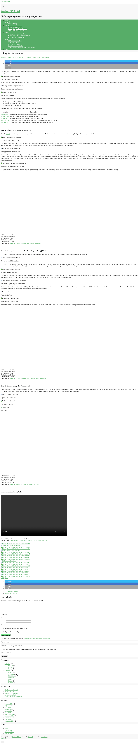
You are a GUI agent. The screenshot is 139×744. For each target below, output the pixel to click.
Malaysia (11, 677)
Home (6, 20)
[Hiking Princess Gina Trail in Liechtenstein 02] (15, 547)
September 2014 (9, 716)
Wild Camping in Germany (16, 30)
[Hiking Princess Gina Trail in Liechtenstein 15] (15, 573)
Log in (7, 728)
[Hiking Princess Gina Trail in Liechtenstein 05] (15, 554)
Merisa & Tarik (5, 57)
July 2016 (7, 705)
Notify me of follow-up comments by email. (16, 628)
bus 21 (8, 134)
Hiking (7, 25)
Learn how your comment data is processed (37, 638)
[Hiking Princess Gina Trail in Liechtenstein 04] (15, 552)
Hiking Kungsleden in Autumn (17, 29)
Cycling (7, 32)
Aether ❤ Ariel (10, 11)
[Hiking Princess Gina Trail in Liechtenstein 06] (15, 555)
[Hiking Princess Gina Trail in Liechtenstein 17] (15, 576)
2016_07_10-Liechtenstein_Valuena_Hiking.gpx (24, 484)
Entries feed (8, 730)
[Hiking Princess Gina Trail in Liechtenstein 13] (15, 569)
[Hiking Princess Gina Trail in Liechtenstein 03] (15, 549)
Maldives (11, 679)
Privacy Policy (12, 24)
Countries (7, 670)
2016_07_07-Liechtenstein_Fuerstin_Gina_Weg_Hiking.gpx (28, 378)
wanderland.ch (5, 116)
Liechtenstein (36, 57)
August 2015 (8, 711)
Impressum (4, 738)
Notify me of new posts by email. (13, 632)
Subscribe (4, 656)
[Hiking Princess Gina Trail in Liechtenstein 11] (15, 566)
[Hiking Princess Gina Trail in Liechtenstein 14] (15, 571)
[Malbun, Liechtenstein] (8, 561)
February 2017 (9, 704)
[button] (8, 61)
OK (2, 742)
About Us (7, 22)
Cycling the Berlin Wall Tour (17, 34)
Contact (7, 49)
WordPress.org (9, 733)
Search (3, 642)
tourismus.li (4, 114)
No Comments (44, 57)
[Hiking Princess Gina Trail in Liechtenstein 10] (15, 564)
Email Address (5, 653)
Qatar (10, 681)
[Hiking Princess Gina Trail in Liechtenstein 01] (15, 544)
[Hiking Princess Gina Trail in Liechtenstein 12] (15, 567)
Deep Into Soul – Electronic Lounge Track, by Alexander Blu (28, 540)
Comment (4, 614)
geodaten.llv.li (5, 122)
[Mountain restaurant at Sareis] (10, 550)
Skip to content (5, 1)
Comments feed (9, 732)
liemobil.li (4, 118)
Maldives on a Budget (14, 41)
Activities (7, 664)
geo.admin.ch (5, 120)
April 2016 (8, 709)
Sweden (10, 682)
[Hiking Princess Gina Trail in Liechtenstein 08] (15, 559)
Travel (6, 39)
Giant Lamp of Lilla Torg (15, 46)
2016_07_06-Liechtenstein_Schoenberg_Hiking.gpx (26, 243)
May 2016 (8, 707)
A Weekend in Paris (14, 44)
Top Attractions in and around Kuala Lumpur (21, 47)
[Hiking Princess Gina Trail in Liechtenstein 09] (15, 562)
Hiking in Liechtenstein (15, 27)
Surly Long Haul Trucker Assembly (19, 35)
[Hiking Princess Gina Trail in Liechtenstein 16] (15, 574)
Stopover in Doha (13, 42)
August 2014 (8, 717)
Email (3, 621)
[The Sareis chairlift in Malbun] (10, 545)
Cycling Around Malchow (16, 37)
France (10, 672)
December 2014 (9, 714)
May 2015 (8, 712)
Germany (11, 674)
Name (3, 618)
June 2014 (8, 719)
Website (3, 625)
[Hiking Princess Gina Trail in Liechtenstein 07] (15, 557)
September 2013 (9, 721)
